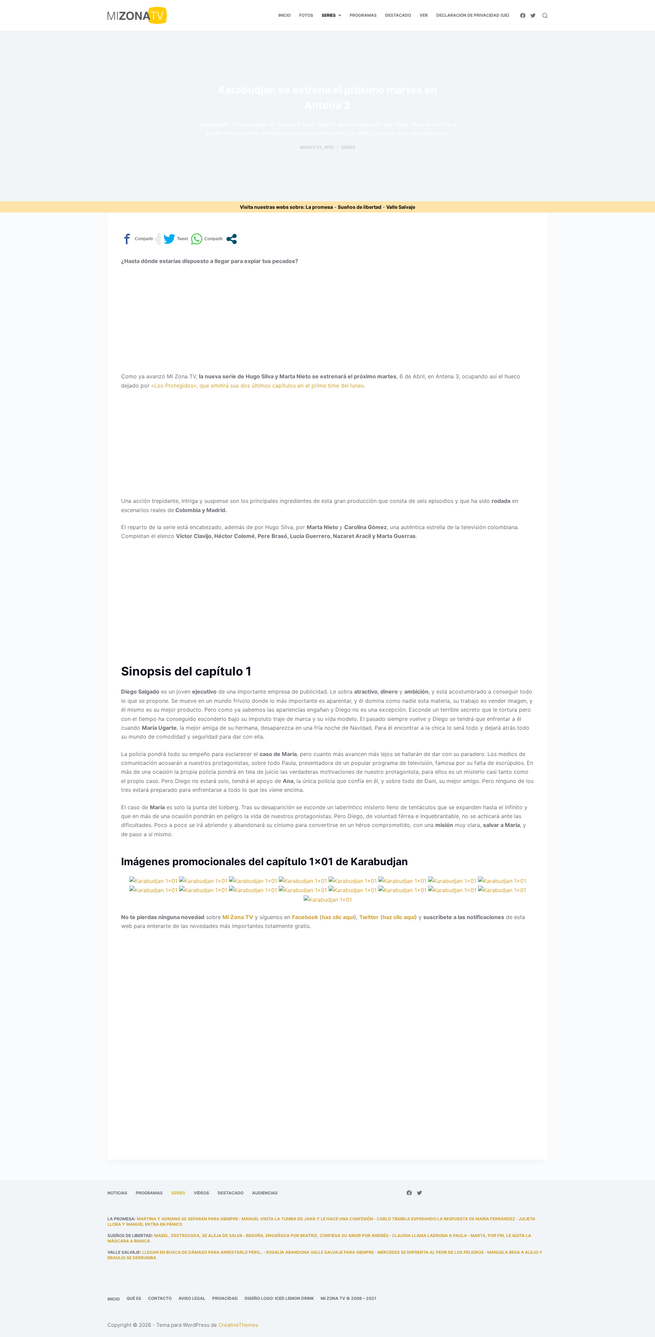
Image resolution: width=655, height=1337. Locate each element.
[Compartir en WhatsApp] (207, 239)
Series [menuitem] (329, 15)
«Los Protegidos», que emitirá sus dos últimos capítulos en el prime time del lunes (257, 385)
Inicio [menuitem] (284, 15)
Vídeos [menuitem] (201, 1192)
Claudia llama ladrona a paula (429, 1235)
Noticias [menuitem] (117, 1192)
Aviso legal (191, 1298)
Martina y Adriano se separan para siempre (187, 1218)
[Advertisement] (327, 321)
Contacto (160, 1298)
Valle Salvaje (400, 207)
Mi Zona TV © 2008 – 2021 (348, 1298)
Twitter (369, 917)
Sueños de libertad (359, 207)
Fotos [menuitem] (306, 15)
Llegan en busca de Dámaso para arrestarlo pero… (202, 1252)
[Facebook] (522, 15)
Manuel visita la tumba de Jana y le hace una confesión (307, 1218)
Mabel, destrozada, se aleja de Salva (198, 1235)
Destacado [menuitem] (398, 15)
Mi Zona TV (237, 917)
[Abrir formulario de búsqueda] (545, 15)
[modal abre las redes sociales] (231, 239)
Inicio (113, 1299)
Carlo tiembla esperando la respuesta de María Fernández (446, 1218)
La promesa (319, 207)
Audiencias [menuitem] (265, 1192)
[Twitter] (533, 15)
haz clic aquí (338, 917)
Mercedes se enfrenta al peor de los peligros (430, 1252)
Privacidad (225, 1298)
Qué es (134, 1298)
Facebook (305, 917)
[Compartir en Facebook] (137, 239)
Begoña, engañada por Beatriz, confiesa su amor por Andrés (317, 1235)
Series (348, 147)
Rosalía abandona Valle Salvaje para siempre (320, 1252)
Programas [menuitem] (363, 15)
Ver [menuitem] (424, 15)
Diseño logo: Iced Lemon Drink (279, 1298)
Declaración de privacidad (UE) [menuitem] (472, 15)
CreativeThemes (238, 1325)
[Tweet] (175, 239)
